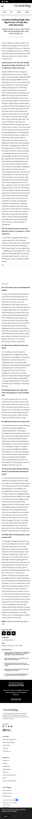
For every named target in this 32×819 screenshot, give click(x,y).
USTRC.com (6, 772)
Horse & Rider (6, 745)
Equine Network (7, 790)
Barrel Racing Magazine (9, 742)
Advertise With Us (7, 793)
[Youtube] (7, 1)
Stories (19, 12)
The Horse (5, 748)
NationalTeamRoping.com (9, 775)
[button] (4, 633)
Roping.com (6, 760)
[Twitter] (8, 726)
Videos (27, 12)
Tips (11, 12)
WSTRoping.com (7, 769)
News (4, 12)
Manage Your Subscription (10, 781)
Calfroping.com (7, 751)
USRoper (5, 763)
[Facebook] (2, 1)
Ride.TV (5, 778)
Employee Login (7, 796)
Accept (5, 816)
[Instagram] (4, 1)
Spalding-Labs (6, 766)
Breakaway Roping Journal (9, 739)
